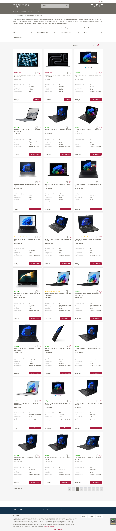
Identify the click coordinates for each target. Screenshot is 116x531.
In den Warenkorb (96, 99)
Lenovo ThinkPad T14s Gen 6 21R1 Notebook (57, 185)
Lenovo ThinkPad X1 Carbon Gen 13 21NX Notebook (27, 349)
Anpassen (91, 516)
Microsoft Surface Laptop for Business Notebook (58, 294)
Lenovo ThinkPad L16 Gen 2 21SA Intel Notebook (27, 458)
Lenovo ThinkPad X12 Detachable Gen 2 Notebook (88, 458)
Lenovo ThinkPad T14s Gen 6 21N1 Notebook (88, 130)
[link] (84, 5)
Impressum (59, 529)
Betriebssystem (17, 37)
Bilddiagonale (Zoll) (42, 32)
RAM (85, 32)
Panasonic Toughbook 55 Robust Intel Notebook (88, 239)
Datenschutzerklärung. (49, 526)
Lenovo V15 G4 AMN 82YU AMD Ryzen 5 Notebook (58, 239)
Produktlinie (87, 28)
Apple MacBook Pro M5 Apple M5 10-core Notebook (58, 75)
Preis (14, 28)
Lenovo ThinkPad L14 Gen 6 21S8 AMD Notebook (58, 349)
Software (29, 11)
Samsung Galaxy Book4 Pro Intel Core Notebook (27, 294)
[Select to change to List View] (102, 45)
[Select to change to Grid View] (98, 45)
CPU (14, 32)
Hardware (23, 11)
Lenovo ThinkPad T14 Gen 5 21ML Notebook (27, 239)
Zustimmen (99, 516)
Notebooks (20, 15)
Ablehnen (84, 516)
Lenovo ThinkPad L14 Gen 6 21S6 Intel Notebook (88, 404)
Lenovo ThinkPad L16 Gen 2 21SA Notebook (58, 130)
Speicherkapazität (66, 32)
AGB (55, 529)
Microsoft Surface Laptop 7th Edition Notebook (27, 130)
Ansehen (37, 99)
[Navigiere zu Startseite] (13, 16)
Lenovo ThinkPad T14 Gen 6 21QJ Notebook (88, 75)
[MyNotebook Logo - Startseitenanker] (21, 5)
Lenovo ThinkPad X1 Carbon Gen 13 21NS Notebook (58, 404)
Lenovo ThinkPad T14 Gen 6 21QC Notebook (88, 185)
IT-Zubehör (36, 11)
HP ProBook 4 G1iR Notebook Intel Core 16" (27, 185)
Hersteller (40, 28)
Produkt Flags (64, 28)
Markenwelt (16, 11)
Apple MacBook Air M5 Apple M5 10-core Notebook (27, 75)
